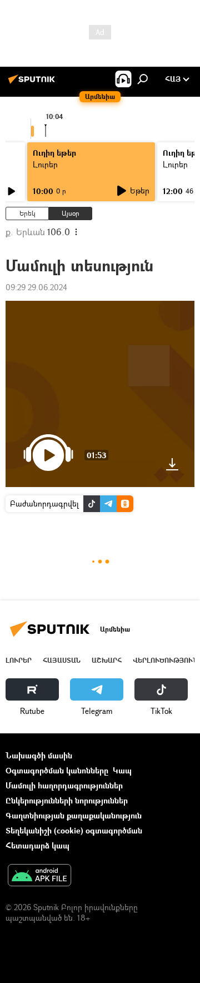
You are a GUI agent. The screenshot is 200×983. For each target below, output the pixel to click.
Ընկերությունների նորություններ (67, 800)
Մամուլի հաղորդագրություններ (64, 785)
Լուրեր (19, 660)
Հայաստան (62, 660)
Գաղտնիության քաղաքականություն (74, 815)
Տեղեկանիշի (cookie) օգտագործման (74, 830)
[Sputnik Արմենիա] (33, 83)
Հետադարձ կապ (37, 845)
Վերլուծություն (165, 660)
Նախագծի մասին (39, 755)
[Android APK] (39, 876)
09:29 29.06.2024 (36, 287)
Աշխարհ (107, 660)
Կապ (122, 770)
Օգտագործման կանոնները (57, 770)
